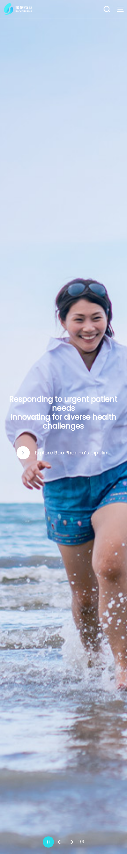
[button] (59, 842)
